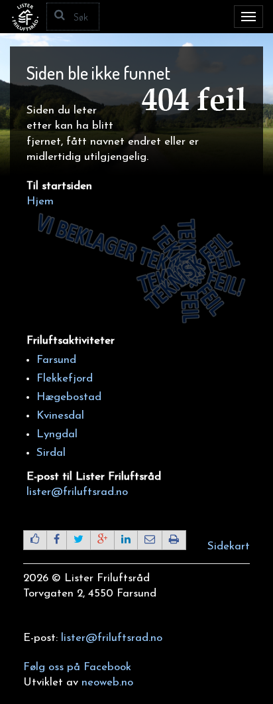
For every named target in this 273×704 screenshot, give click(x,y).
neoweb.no (107, 682)
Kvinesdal (60, 415)
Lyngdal (57, 434)
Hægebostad (68, 397)
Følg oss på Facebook (77, 667)
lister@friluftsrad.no (77, 492)
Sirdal (51, 452)
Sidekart (228, 546)
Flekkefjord (64, 378)
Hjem (40, 201)
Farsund (56, 360)
